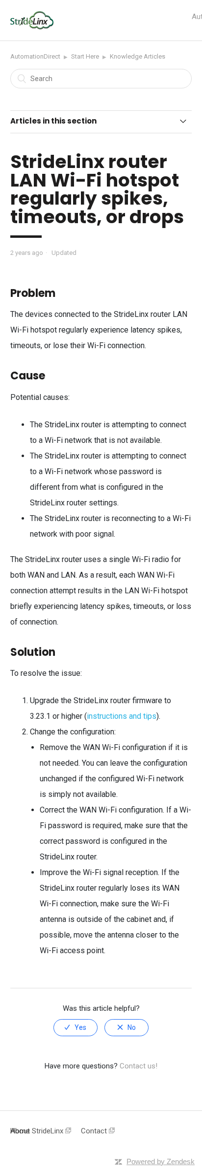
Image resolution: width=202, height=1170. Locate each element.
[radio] (75, 1027)
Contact (95, 1131)
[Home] (32, 26)
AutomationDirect (35, 56)
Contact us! (138, 1066)
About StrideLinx (37, 1131)
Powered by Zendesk (160, 1161)
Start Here (85, 56)
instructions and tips (121, 716)
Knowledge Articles (137, 56)
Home (20, 1131)
